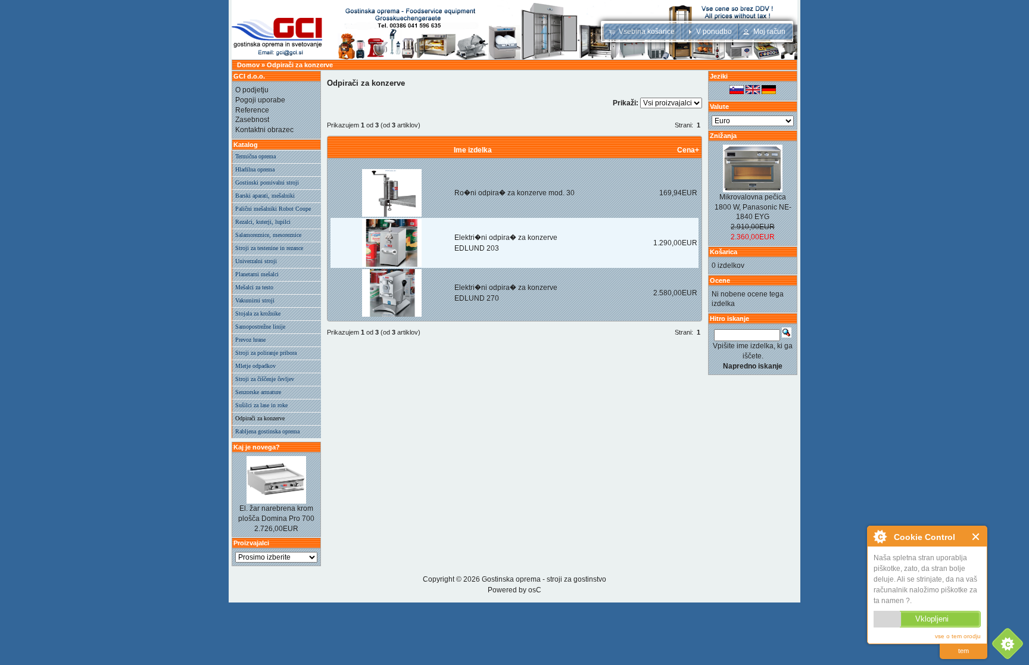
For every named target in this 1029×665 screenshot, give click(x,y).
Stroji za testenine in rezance (269, 248)
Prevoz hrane (250, 339)
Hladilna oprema (255, 169)
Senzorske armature (258, 392)
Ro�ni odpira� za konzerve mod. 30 (514, 193)
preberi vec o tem (963, 643)
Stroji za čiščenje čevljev (264, 379)
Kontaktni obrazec (264, 130)
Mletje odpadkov (255, 366)
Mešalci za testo (254, 287)
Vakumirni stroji (255, 300)
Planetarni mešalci (257, 274)
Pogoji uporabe (260, 100)
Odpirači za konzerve (300, 64)
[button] (642, 31)
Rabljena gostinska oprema (267, 431)
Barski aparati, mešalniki (265, 195)
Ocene (720, 280)
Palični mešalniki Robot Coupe (273, 208)
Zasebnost (252, 119)
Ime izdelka (473, 150)
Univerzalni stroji (256, 261)
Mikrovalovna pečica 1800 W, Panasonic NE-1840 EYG (753, 207)
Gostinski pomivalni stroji (267, 182)
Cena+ (688, 150)
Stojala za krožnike (257, 313)
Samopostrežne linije (260, 326)
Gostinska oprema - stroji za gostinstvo (544, 579)
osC (534, 590)
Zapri (976, 537)
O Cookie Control (879, 536)
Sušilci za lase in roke (261, 405)
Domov (248, 64)
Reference (252, 110)
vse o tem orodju (958, 636)
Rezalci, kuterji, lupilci (263, 221)
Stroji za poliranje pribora (266, 352)
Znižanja (723, 135)
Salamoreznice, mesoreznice (268, 235)
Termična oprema (255, 156)
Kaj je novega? (256, 447)
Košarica (723, 251)
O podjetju (252, 90)
